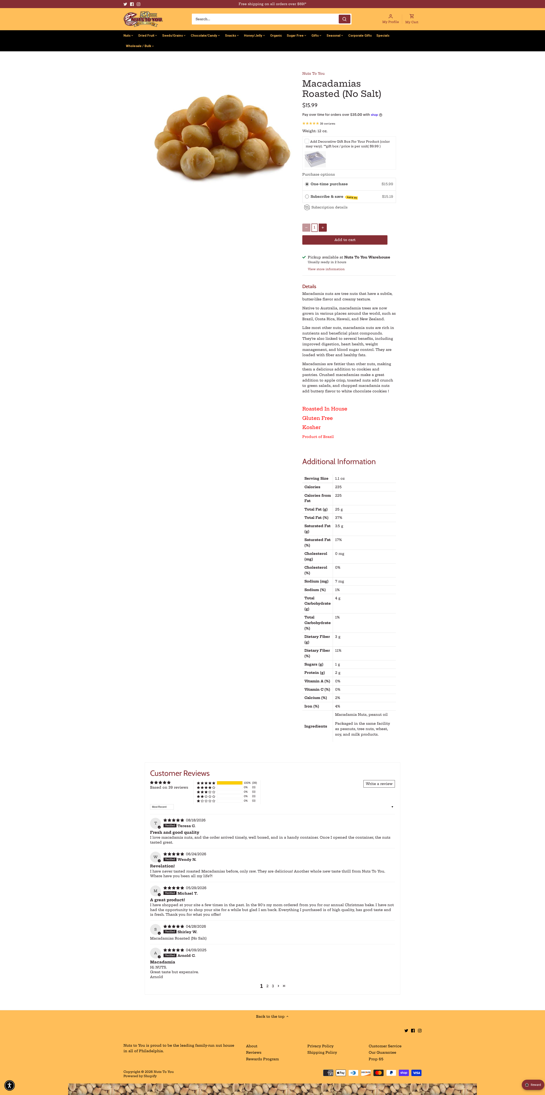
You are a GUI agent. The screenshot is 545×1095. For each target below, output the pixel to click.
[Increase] (323, 228)
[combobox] (271, 19)
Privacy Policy (320, 1046)
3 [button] (273, 986)
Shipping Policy (322, 1052)
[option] (220, 138)
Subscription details (329, 207)
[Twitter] (125, 4)
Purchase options (318, 174)
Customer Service (385, 1046)
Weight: (309, 131)
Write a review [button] (379, 784)
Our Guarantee (382, 1052)
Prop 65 (376, 1059)
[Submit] (344, 19)
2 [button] (267, 986)
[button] (206, 783)
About (251, 1046)
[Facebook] (132, 4)
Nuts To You (313, 73)
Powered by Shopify (140, 1076)
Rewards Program (262, 1059)
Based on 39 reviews (169, 787)
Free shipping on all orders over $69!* (272, 4)
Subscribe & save (334, 196)
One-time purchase (329, 184)
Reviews (253, 1052)
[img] (174, 820)
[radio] (307, 184)
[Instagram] (138, 4)
